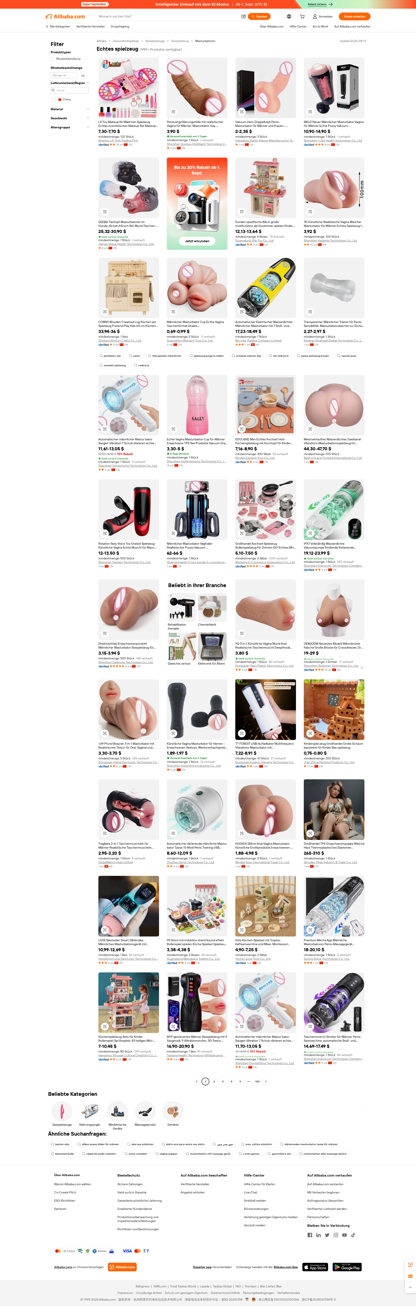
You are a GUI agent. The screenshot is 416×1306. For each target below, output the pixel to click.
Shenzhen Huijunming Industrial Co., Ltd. (194, 765)
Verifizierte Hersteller (195, 1184)
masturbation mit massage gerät (210, 1153)
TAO (238, 1286)
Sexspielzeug (180, 41)
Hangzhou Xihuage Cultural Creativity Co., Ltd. (128, 1055)
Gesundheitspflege (126, 41)
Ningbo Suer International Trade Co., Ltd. (262, 862)
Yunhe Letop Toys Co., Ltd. (253, 959)
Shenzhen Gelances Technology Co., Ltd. (125, 662)
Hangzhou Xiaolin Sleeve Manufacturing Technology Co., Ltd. (265, 140)
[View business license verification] (247, 1299)
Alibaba (101, 41)
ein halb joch (281, 355)
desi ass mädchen (142, 1144)
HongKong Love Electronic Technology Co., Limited (128, 959)
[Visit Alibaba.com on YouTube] (344, 1235)
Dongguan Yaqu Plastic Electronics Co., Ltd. (264, 665)
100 (257, 1081)
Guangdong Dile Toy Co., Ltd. (254, 240)
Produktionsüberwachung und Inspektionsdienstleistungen (137, 1219)
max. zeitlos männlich (258, 1144)
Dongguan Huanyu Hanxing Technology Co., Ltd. (265, 762)
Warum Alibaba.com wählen (72, 1184)
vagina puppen (168, 1153)
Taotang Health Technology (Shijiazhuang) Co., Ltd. (197, 1055)
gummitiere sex (281, 1153)
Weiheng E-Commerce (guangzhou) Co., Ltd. (265, 562)
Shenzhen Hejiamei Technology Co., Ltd (330, 240)
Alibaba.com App (286, 1267)
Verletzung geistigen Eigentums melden (271, 1217)
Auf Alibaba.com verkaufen (325, 1184)
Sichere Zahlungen (130, 1184)
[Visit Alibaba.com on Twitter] (327, 1235)
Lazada (204, 1286)
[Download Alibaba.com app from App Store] (315, 1267)
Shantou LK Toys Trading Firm (118, 140)
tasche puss (348, 355)
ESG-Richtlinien (64, 1200)
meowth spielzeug (115, 365)
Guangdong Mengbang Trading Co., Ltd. (193, 959)
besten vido (62, 1144)
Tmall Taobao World (183, 1286)
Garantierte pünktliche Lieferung (139, 1200)
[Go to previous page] (197, 1081)
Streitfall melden (255, 1200)
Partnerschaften (318, 1217)
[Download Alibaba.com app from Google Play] (347, 1267)
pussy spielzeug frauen (315, 355)
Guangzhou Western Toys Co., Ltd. (190, 340)
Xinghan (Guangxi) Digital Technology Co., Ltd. (334, 340)
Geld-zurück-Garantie (131, 1192)
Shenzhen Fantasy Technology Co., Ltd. (124, 562)
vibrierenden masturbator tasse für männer (311, 1144)
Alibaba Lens (63, 1267)
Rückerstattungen (256, 1209)
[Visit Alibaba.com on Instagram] (335, 1235)
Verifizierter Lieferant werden (327, 1209)
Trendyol (250, 1286)
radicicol (143, 365)
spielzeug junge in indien (209, 355)
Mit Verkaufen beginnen (323, 1192)
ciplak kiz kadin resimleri (101, 1153)
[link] (410, 1264)
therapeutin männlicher (166, 355)
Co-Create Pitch (65, 1192)
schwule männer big (248, 355)
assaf (136, 355)
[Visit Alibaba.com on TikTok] (353, 1235)
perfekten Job (112, 355)
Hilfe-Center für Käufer (259, 1184)
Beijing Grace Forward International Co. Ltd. (333, 458)
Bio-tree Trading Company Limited (258, 340)
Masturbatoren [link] (205, 41)
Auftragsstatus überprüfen (325, 1200)
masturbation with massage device (325, 1153)
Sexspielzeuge (155, 41)
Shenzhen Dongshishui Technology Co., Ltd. (127, 465)
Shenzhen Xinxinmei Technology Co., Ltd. (331, 665)
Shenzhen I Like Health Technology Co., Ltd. (333, 140)
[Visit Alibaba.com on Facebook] (309, 1235)
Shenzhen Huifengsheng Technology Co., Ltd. (197, 461)
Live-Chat (250, 1192)
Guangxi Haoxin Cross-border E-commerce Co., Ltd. (197, 562)
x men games (251, 1153)
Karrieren (60, 1209)
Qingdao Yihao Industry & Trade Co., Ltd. (330, 862)
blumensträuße (64, 1153)
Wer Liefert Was (271, 1286)
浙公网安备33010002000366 (278, 1299)
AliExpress (143, 1286)
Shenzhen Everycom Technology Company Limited (334, 565)
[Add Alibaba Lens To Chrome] (122, 1267)
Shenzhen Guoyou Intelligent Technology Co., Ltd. (197, 144)
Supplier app (202, 1267)
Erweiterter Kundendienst (134, 1209)
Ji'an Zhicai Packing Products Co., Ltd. (329, 762)
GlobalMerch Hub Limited (115, 862)
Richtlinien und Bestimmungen (138, 1229)
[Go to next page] (266, 1081)
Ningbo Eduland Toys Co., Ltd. (255, 458)
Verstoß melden (254, 1225)
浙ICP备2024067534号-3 (319, 1299)
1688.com (159, 1286)
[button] (243, 16)
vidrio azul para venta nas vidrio (185, 1144)
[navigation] (69, 561)
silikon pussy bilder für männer (100, 1144)
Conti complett (138, 1153)
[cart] (303, 17)
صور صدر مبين (225, 1144)
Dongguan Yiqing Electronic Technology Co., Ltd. (128, 762)
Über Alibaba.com (67, 1175)
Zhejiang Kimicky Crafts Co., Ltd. (119, 340)
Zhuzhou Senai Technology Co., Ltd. (190, 862)
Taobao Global (222, 1286)
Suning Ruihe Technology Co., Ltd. (326, 959)
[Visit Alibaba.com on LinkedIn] (318, 1235)
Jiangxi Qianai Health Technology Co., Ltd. (126, 244)
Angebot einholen (193, 1192)
